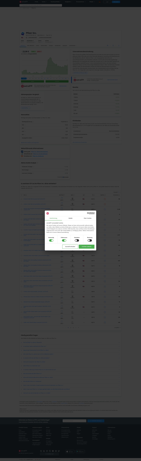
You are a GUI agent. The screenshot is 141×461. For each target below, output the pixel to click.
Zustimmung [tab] (53, 218)
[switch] (64, 240)
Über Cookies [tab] (87, 218)
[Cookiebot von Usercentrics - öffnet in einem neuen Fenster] (88, 213)
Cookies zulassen (86, 246)
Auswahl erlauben (70, 246)
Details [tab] (70, 218)
